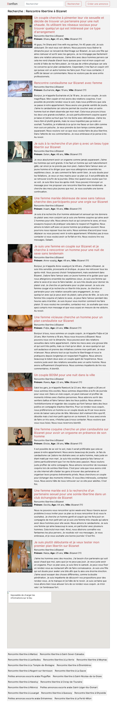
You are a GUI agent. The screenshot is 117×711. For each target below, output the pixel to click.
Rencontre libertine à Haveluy (23, 681)
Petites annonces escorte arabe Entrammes (30, 698)
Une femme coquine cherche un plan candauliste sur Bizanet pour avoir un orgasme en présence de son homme (71, 432)
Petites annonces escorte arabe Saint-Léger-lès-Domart (68, 687)
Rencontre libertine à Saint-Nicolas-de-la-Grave (77, 676)
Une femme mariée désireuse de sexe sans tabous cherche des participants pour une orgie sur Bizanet (71, 199)
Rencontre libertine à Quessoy (56, 693)
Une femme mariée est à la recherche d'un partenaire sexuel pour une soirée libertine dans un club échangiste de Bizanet (70, 494)
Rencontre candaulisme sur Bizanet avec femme (68, 83)
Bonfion (12, 4)
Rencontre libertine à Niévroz (23, 687)
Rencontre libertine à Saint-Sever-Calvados (62, 654)
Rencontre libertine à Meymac (92, 659)
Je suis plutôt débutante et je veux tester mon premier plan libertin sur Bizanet (66, 544)
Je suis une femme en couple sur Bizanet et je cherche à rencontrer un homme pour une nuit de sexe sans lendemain (69, 250)
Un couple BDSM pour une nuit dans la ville (64, 375)
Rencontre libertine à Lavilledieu (24, 659)
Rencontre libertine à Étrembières (74, 665)
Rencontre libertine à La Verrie (58, 659)
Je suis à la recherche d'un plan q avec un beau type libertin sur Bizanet (71, 145)
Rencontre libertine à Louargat (23, 693)
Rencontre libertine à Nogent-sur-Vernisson (30, 670)
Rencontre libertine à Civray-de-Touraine (61, 681)
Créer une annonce (98, 3)
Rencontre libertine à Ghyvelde (90, 693)
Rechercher (73, 3)
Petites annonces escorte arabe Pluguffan (29, 676)
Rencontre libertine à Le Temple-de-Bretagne (31, 665)
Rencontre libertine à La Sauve (70, 670)
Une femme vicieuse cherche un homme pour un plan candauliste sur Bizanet (68, 318)
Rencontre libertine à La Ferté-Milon (73, 698)
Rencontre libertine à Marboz (23, 654)
